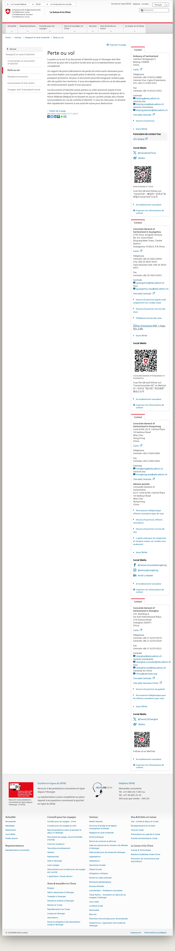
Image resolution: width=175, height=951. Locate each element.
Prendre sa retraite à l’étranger (60, 901)
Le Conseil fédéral (18, 4)
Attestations (94, 861)
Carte (136, 69)
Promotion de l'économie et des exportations (145, 860)
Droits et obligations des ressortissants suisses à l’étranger (63, 923)
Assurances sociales (97, 865)
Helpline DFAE (127, 783)
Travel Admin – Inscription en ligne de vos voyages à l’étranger (107, 896)
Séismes (50, 852)
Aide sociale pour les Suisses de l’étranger (107, 852)
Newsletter (10, 826)
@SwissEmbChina (147, 153)
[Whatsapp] (62, 116)
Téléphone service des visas (148, 318)
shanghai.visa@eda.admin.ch (151, 667)
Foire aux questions (55, 844)
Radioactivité (53, 857)
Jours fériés (141, 129)
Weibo (141, 158)
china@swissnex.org (146, 673)
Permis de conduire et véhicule (102, 841)
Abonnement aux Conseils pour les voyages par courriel (66, 870)
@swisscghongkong (148, 570)
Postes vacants (11, 838)
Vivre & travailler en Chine (73, 27)
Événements (10, 830)
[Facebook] (49, 116)
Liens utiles (94, 902)
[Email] (65, 116)
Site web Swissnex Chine (146, 683)
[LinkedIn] (55, 116)
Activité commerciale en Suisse (144, 838)
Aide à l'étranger (54, 861)
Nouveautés (10, 822)
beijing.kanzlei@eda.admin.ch (152, 110)
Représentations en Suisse (58, 909)
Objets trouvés (95, 869)
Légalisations (94, 857)
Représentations (28, 26)
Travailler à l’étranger (56, 897)
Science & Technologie (141, 850)
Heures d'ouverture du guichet (150, 689)
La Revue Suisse (96, 906)
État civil (92, 914)
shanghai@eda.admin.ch (149, 656)
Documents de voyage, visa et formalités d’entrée (64, 838)
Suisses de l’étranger (56, 913)
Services (93, 26)
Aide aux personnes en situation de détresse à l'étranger (108, 846)
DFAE (38, 4)
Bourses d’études (96, 886)
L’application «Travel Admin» (60, 876)
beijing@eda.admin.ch (148, 98)
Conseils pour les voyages (47, 27)
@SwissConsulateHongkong (152, 565)
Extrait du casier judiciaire (100, 878)
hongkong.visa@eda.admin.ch (151, 474)
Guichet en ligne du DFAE (52, 783)
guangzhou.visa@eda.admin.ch (152, 288)
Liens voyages (53, 865)
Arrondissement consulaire (148, 204)
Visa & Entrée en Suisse (108, 27)
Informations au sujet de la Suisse (145, 834)
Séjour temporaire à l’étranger (60, 892)
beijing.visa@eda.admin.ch (150, 104)
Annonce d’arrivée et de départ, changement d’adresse (103, 827)
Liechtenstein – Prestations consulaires (105, 890)
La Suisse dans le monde (60, 4)
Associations (52, 918)
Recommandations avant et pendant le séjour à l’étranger (64, 831)
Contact (136, 49)
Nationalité (94, 910)
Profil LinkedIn (145, 575)
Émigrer (50, 888)
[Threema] (58, 116)
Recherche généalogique (100, 882)
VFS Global (138, 139)
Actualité (12, 26)
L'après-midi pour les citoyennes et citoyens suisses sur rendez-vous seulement (149, 541)
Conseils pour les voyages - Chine (61, 822)
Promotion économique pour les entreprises (108, 919)
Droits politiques (96, 837)
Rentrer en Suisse (54, 905)
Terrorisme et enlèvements (58, 848)
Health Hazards (96, 822)
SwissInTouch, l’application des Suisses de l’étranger (107, 924)
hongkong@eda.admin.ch (149, 468)
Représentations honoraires (17, 850)
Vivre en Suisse (137, 830)
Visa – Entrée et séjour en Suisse (144, 822)
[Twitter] (52, 116)
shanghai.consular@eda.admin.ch (153, 662)
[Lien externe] (142, 174)
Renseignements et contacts (143, 826)
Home (8, 37)
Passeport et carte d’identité (37, 37)
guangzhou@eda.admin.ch (150, 282)
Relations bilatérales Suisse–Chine (145, 854)
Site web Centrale (142, 114)
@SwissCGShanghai (148, 719)
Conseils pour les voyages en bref (61, 826)
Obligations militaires (98, 874)
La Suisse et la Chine (134, 26)
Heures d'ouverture (144, 120)
